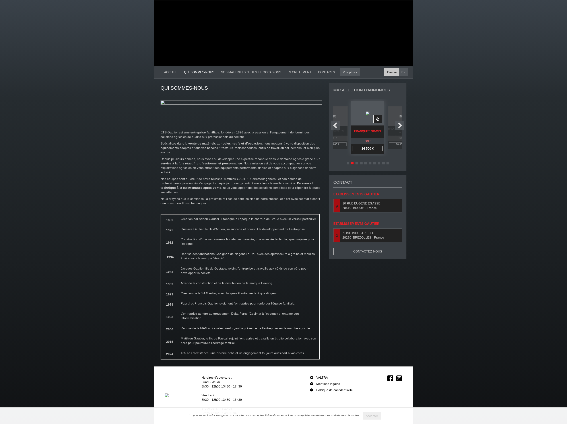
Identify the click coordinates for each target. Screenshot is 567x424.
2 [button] (352, 163)
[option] (367, 127)
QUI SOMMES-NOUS (199, 72)
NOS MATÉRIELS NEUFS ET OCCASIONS (251, 72)
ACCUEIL (170, 72)
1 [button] (348, 163)
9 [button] (383, 163)
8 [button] (379, 163)
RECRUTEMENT (299, 72)
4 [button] (361, 163)
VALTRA (322, 377)
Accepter (372, 416)
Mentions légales (328, 383)
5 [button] (365, 163)
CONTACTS (326, 72)
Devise (392, 72)
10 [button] (387, 163)
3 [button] (356, 163)
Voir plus (349, 72)
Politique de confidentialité (334, 390)
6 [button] (370, 163)
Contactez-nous (367, 251)
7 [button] (374, 163)
